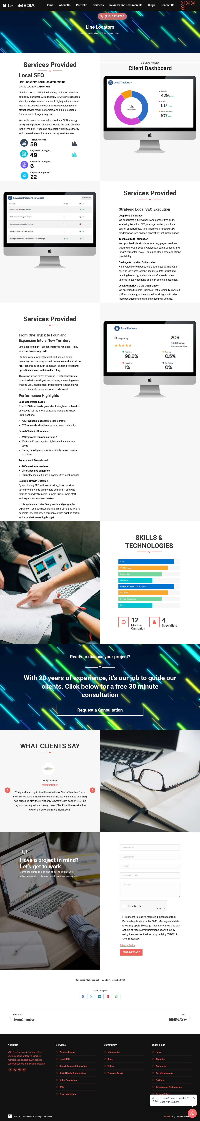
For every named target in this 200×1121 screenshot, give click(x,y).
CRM (62, 1087)
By (106, 980)
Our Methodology (164, 1073)
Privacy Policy (127, 945)
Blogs (110, 1059)
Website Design (67, 1052)
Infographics (114, 1052)
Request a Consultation (100, 710)
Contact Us (161, 1066)
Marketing (90, 980)
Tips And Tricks (115, 1073)
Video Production (68, 1080)
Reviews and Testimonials (169, 1087)
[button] (7, 790)
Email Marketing (68, 1094)
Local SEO (65, 1059)
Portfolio (160, 1080)
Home (159, 1052)
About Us (160, 1059)
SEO (98, 980)
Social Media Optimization (73, 1073)
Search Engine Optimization (73, 1066)
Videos (111, 1066)
